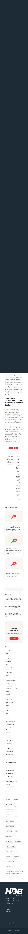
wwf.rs (7, 759)
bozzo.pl (8, 669)
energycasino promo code (10, 814)
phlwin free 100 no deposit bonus (12, 848)
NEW (7, 710)
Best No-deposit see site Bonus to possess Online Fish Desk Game (13, 552)
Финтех (8, 784)
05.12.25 (13, 603)
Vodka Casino (16, 856)
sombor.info (8, 737)
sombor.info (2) (9, 740)
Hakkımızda (8, 911)
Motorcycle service (18, 841)
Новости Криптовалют (11, 781)
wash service (18, 858)
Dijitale (9, 930)
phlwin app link (9, 843)
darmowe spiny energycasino (11, 801)
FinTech (8, 683)
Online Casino (9, 716)
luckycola (16, 831)
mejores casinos (9, 702)
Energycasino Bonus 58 (11, 680)
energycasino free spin (10, 809)
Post (7, 729)
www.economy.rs (9, 767)
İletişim (7, 913)
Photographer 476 (10, 727)
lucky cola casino (9, 836)
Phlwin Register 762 (10, 721)
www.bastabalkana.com (11, 762)
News (7, 713)
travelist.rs (8, 748)
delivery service (9, 804)
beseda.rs (8, 658)
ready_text (8, 732)
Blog (7, 664)
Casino (7, 675)
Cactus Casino (8, 799)
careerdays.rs (9, 672)
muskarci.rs (8, 707)
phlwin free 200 (9, 851)
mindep (7, 705)
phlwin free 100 (17, 843)
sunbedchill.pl (9, 743)
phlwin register (9, 853)
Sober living (8, 735)
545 (7, 653)
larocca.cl (8, 694)
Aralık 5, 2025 (15, 523)
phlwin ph (16, 851)
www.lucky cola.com (10, 861)
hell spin (16, 816)
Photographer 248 (10, 724)
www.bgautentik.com (10, 765)
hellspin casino (9, 819)
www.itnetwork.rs (10, 770)
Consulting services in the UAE (13, 678)
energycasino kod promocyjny (11, 811)
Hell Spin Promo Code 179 (11, 688)
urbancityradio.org (10, 754)
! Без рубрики (9, 650)
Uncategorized (9, 523)
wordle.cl (8, 757)
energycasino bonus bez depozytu (12, 806)
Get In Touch (14, 638)
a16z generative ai (10, 656)
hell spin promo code (10, 826)
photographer (17, 853)
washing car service (9, 858)
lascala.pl (8, 697)
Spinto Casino (8, 856)
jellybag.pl (8, 691)
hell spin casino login (10, 821)
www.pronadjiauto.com (11, 776)
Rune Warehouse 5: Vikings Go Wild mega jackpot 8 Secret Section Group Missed (13, 575)
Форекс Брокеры (10, 787)
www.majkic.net (9, 773)
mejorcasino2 (9, 699)
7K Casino (8, 796)
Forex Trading (9, 686)
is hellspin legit (9, 831)
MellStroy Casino (9, 841)
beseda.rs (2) (8, 661)
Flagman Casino (9, 816)
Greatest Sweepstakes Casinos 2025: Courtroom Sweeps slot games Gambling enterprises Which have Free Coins (13, 528)
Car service (16, 799)
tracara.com (8, 746)
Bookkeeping (9, 667)
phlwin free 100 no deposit (11, 846)
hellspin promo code (9, 829)
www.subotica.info (10, 778)
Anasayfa (8, 909)
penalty (7, 718)
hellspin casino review (10, 824)
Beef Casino (15, 796)
